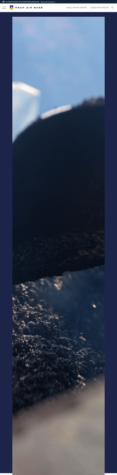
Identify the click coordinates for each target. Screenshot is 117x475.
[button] (49, 2)
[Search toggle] (113, 7)
